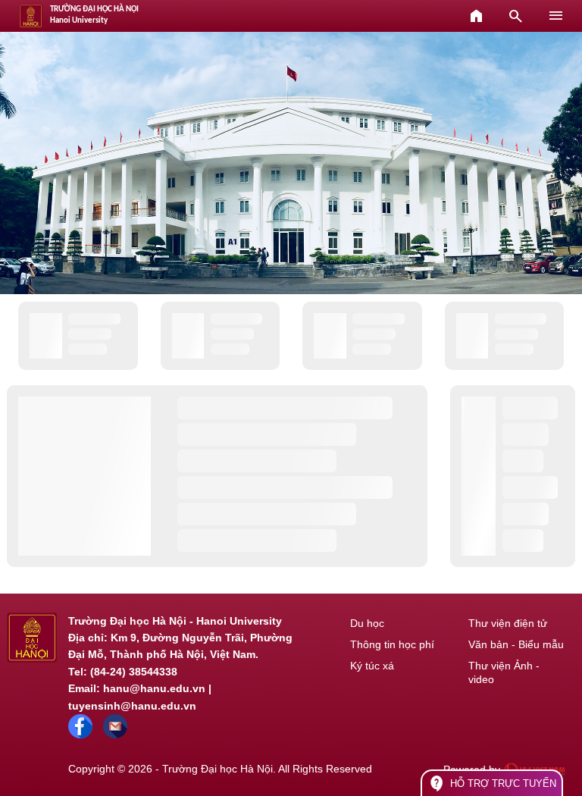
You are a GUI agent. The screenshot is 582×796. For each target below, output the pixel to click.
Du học (367, 623)
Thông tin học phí (392, 644)
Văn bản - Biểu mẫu (516, 644)
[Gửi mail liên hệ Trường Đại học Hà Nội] (115, 735)
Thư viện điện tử (507, 623)
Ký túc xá (372, 666)
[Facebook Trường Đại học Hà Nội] (80, 735)
